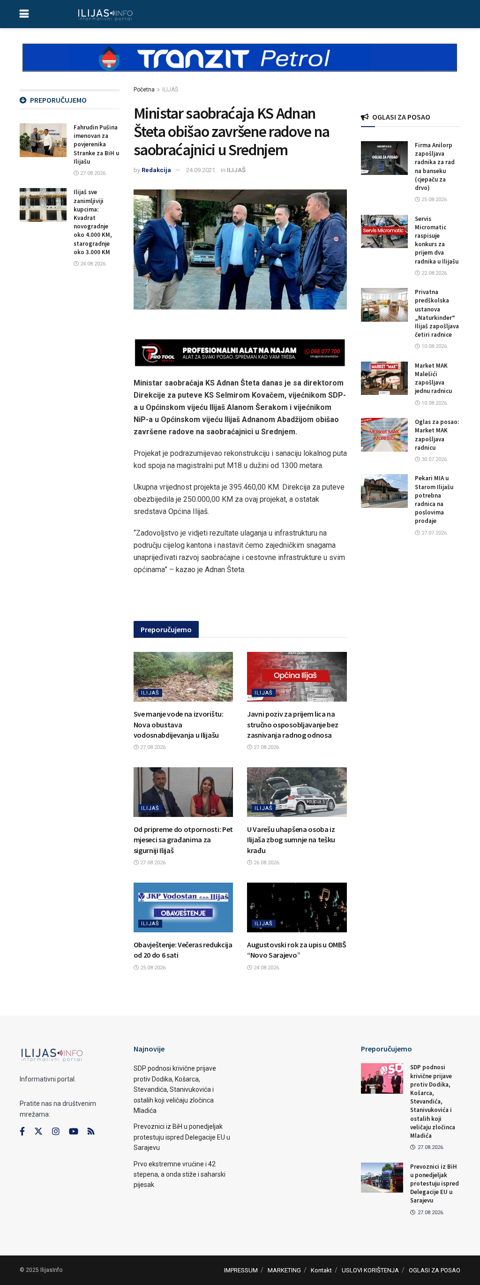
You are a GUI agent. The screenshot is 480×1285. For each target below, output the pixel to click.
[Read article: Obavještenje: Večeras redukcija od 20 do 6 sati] (183, 907)
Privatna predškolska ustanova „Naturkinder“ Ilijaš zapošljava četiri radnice (437, 313)
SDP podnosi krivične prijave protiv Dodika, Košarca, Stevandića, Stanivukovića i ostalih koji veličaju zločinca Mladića (175, 1089)
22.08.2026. (434, 273)
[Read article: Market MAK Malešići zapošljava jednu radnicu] (384, 378)
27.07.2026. (434, 533)
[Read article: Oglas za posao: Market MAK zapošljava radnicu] (384, 435)
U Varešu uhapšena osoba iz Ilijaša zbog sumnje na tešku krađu (291, 839)
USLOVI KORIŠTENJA (370, 1270)
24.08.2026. (266, 968)
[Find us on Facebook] (22, 1131)
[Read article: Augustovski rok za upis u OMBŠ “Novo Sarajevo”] (297, 907)
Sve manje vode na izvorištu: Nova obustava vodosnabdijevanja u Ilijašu (179, 724)
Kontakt (321, 1270)
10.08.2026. (434, 346)
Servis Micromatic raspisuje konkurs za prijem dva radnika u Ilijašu (436, 240)
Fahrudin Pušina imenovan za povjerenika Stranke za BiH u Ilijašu (96, 144)
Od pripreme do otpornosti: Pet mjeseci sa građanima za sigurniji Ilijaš (183, 839)
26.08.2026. (266, 863)
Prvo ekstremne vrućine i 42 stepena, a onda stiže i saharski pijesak (179, 1174)
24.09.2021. (201, 170)
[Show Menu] (24, 14)
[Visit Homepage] (105, 14)
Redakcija (156, 170)
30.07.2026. (434, 459)
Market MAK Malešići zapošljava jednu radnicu (433, 378)
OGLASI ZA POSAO (434, 1270)
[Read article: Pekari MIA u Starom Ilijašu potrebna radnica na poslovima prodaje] (384, 491)
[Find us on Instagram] (56, 1131)
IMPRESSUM (241, 1270)
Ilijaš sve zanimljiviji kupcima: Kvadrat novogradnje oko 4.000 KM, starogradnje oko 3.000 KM (93, 222)
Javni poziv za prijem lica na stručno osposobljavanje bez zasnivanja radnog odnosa (292, 724)
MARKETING (284, 1270)
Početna (144, 89)
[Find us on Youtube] (73, 1131)
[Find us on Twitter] (38, 1131)
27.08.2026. (153, 747)
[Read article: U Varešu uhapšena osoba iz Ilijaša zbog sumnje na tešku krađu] (297, 792)
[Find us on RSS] (91, 1131)
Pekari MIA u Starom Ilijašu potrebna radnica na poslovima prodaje (434, 499)
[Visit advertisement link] (240, 65)
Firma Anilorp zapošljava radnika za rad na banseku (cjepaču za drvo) (435, 166)
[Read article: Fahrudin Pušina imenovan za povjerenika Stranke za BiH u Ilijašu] (43, 140)
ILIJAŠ (170, 89)
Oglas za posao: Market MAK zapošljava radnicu (437, 435)
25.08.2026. (153, 968)
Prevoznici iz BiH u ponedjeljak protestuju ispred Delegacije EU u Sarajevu (182, 1137)
